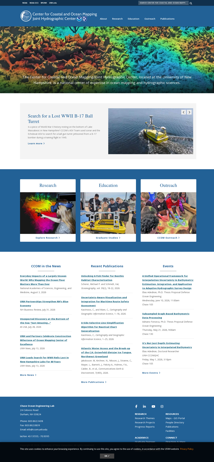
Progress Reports (145, 426)
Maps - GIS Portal (175, 418)
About (103, 18)
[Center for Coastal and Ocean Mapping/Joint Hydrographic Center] (58, 15)
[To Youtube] (155, 406)
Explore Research (47, 237)
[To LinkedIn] (146, 406)
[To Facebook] (138, 406)
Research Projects (145, 422)
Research (117, 18)
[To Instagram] (164, 406)
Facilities (170, 430)
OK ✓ (107, 456)
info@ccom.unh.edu (37, 429)
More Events (150, 372)
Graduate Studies (107, 237)
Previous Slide (183, 114)
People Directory (175, 422)
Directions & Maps (175, 441)
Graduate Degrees (145, 441)
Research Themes (145, 418)
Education (133, 18)
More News (27, 374)
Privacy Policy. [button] (187, 448)
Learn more (35, 143)
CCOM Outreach (167, 237)
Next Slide (189, 114)
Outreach (149, 18)
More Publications (92, 382)
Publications (167, 18)
